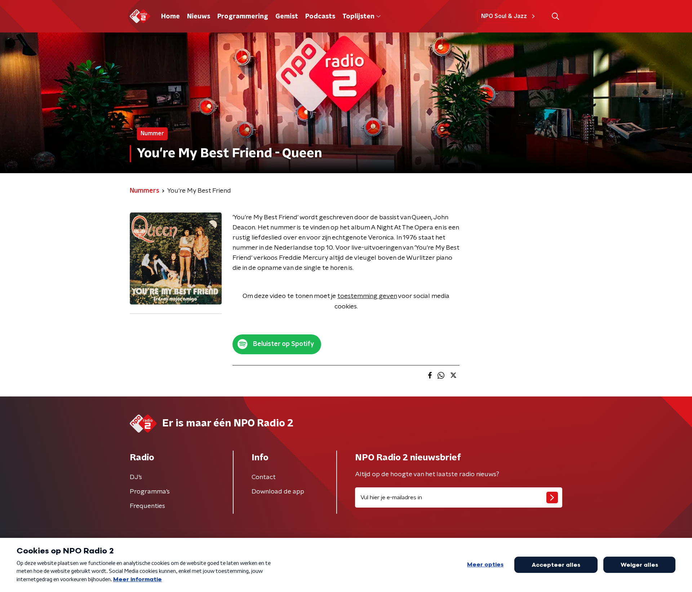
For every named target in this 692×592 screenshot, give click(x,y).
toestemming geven (367, 296)
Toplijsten (358, 16)
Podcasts (320, 16)
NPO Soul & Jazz (504, 16)
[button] (555, 16)
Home (170, 16)
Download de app (278, 491)
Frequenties (147, 506)
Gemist (286, 16)
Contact (264, 477)
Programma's (150, 491)
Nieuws (198, 16)
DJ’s (136, 477)
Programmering (242, 16)
